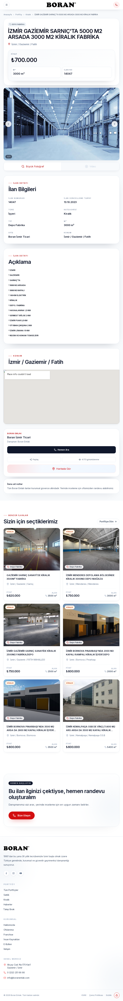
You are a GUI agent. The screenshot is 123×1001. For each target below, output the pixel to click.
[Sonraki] (115, 124)
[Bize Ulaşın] (116, 5)
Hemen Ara (63, 449)
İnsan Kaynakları (12, 939)
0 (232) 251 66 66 (16, 972)
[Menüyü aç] (7, 5)
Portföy (18, 14)
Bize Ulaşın (24, 815)
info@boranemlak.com (18, 977)
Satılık (6, 895)
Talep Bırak (9, 909)
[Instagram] (13, 873)
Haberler (8, 904)
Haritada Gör (63, 468)
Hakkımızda (9, 925)
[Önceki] (8, 124)
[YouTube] (20, 873)
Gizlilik (109, 995)
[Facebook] (6, 873)
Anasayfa (8, 14)
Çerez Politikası (96, 995)
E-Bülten (8, 944)
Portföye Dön (107, 521)
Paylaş (35, 459)
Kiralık (28, 14)
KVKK (84, 995)
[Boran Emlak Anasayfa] (61, 4)
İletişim (7, 949)
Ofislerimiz (9, 929)
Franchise (8, 934)
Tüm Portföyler (11, 890)
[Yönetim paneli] (116, 995)
